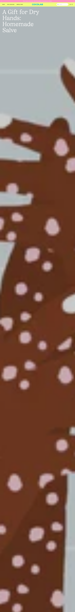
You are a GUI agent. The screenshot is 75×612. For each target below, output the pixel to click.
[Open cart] (72, 4)
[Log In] (70, 4)
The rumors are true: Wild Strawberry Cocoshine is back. (37, 1)
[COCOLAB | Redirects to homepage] (37, 4)
